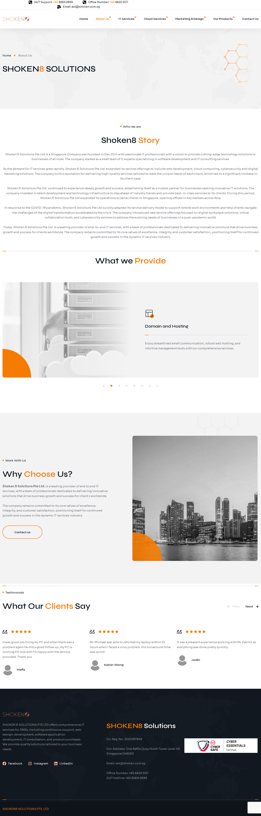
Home (83, 19)
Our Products (223, 19)
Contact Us (250, 19)
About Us (102, 19)
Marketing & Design (189, 19)
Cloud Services (155, 19)
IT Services (126, 19)
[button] (104, 386)
